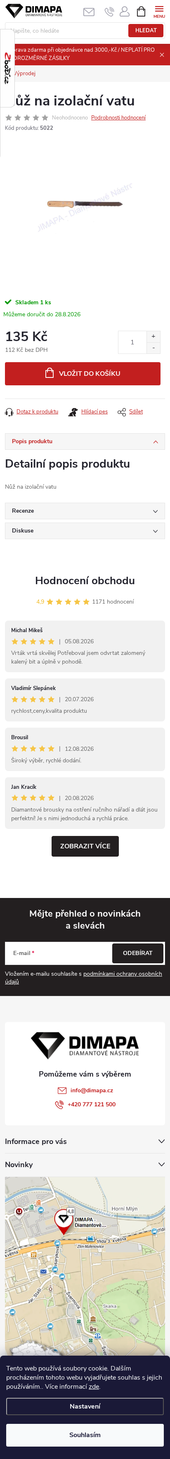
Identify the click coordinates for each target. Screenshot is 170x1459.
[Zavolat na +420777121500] (109, 11)
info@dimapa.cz (92, 1090)
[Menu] (159, 11)
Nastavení (85, 1406)
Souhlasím (85, 1435)
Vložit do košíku (89, 373)
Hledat (146, 30)
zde (94, 1386)
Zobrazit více (85, 846)
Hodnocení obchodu (85, 580)
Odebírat (138, 953)
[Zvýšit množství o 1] (153, 336)
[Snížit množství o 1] (153, 347)
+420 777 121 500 (92, 1104)
